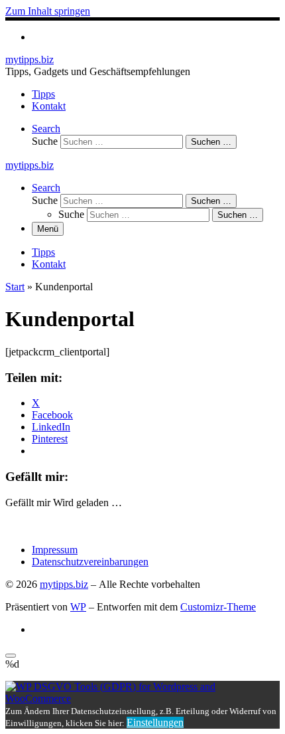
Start (15, 286)
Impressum (55, 549)
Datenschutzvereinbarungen (90, 561)
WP (78, 606)
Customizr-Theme (218, 606)
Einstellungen (155, 722)
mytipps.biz (64, 584)
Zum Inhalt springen (47, 11)
